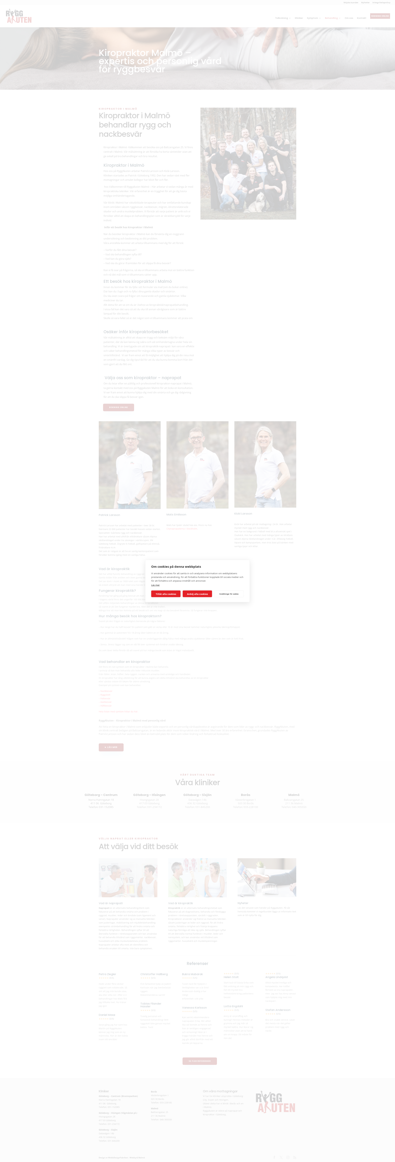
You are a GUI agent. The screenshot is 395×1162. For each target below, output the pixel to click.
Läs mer (155, 585)
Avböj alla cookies (197, 593)
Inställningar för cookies (229, 594)
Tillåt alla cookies (166, 593)
